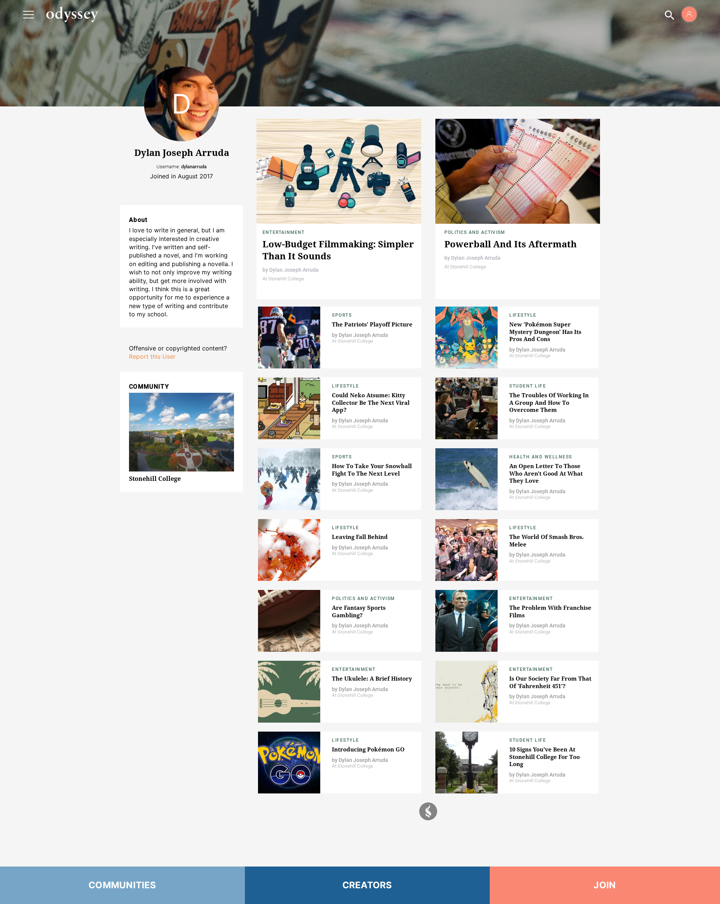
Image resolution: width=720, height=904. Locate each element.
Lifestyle (523, 315)
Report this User (152, 356)
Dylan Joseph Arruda (294, 270)
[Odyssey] (72, 14)
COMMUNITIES (122, 885)
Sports (342, 315)
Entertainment (283, 232)
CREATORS (367, 885)
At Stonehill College (283, 278)
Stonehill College (155, 478)
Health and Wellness (540, 456)
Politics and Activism (474, 232)
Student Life (527, 386)
